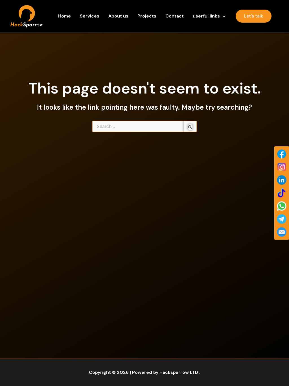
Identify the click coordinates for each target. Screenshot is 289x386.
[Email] (281, 232)
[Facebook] (281, 154)
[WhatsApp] (281, 206)
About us (118, 16)
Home (64, 16)
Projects (146, 16)
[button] (222, 16)
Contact (174, 16)
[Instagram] (281, 167)
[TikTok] (281, 193)
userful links (206, 16)
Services (89, 16)
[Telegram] (281, 219)
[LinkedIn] (281, 180)
